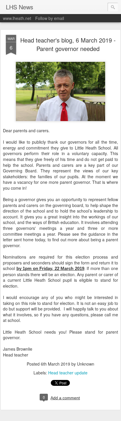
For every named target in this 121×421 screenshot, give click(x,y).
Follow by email (49, 18)
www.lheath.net (17, 18)
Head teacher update (68, 373)
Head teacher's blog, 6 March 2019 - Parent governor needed (68, 44)
